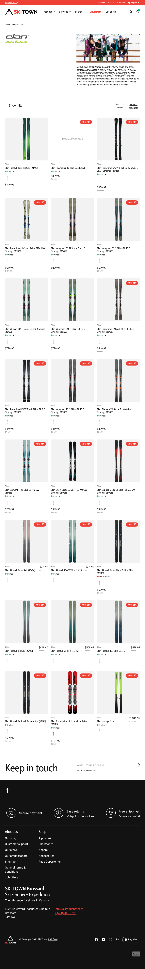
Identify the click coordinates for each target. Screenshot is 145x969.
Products (47, 12)
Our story (11, 838)
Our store (11, 850)
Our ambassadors (16, 856)
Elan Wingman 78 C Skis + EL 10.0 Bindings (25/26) (67, 411)
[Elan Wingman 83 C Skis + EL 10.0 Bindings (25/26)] (118, 219)
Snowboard (46, 844)
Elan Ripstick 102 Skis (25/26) (111, 650)
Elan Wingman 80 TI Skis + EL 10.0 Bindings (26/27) (68, 330)
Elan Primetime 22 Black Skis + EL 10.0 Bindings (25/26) (115, 330)
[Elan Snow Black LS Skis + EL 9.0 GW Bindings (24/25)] (72, 460)
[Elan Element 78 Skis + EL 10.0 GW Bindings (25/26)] (118, 380)
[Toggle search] (131, 12)
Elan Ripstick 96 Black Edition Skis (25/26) (25, 721)
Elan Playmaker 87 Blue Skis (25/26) (68, 167)
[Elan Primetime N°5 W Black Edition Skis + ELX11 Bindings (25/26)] (118, 139)
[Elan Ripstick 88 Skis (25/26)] (26, 621)
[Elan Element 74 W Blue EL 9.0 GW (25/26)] (26, 460)
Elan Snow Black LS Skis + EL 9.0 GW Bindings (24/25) (69, 491)
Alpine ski (45, 838)
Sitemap (10, 862)
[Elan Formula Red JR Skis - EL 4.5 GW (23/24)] (72, 692)
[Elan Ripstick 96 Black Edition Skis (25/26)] (26, 692)
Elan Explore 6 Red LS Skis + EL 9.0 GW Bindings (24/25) (116, 491)
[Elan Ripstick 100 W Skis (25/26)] (72, 541)
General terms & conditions (15, 870)
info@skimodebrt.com (69, 909)
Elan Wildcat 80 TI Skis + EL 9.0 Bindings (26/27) (25, 330)
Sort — (125, 106)
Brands (79, 12)
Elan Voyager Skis (105, 721)
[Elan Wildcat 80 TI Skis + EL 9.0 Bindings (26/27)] (26, 299)
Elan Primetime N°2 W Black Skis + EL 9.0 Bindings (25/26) (25, 411)
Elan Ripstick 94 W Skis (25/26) (20, 570)
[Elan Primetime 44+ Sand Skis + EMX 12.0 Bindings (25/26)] (26, 219)
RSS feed (52, 939)
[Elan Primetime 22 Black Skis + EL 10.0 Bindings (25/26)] (118, 299)
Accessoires (46, 856)
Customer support (16, 844)
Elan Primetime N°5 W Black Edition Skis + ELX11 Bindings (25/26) (117, 169)
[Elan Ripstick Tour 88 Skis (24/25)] (26, 139)
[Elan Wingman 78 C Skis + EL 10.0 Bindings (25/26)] (72, 380)
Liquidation (95, 12)
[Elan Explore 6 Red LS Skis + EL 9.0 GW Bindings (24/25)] (118, 460)
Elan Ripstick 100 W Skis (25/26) (67, 570)
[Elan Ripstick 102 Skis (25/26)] (118, 621)
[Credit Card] (136, 955)
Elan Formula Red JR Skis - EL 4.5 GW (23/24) (69, 723)
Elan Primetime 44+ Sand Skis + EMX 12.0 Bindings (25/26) (25, 250)
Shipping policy (11, 2)
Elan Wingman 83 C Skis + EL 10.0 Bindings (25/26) (113, 250)
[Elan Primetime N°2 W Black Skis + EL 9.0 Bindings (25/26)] (26, 380)
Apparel (43, 850)
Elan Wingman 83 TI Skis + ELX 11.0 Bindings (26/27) (68, 250)
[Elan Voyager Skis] (118, 692)
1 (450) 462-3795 (65, 913)
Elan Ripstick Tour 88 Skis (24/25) (21, 167)
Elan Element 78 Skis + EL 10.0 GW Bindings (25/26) (114, 411)
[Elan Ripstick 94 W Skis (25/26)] (26, 541)
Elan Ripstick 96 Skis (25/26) (65, 650)
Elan (6, 164)
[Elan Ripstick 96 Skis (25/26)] (72, 621)
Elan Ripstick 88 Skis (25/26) (19, 650)
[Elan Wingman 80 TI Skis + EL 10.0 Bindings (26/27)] (72, 299)
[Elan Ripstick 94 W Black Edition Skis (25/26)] (118, 541)
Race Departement (50, 862)
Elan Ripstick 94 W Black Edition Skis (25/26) (115, 572)
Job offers (11, 877)
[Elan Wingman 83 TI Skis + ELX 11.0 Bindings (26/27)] (72, 219)
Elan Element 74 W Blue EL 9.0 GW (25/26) (22, 491)
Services (63, 12)
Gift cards (111, 12)
